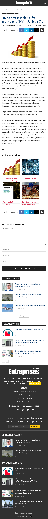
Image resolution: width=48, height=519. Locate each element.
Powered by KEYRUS (22, 516)
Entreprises (9, 381)
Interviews (11, 384)
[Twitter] (29, 410)
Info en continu (25, 378)
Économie (24, 10)
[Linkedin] (24, 410)
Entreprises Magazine (11, 25)
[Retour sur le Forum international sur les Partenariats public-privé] (7, 287)
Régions (30, 381)
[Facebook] (14, 410)
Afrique (39, 381)
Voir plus (23, 316)
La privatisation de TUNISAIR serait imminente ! (30, 305)
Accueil (4, 10)
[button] (45, 3)
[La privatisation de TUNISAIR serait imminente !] (7, 308)
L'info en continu (14, 10)
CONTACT (24, 388)
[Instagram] (19, 410)
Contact (22, 384)
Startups (20, 381)
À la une (11, 378)
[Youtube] (33, 410)
